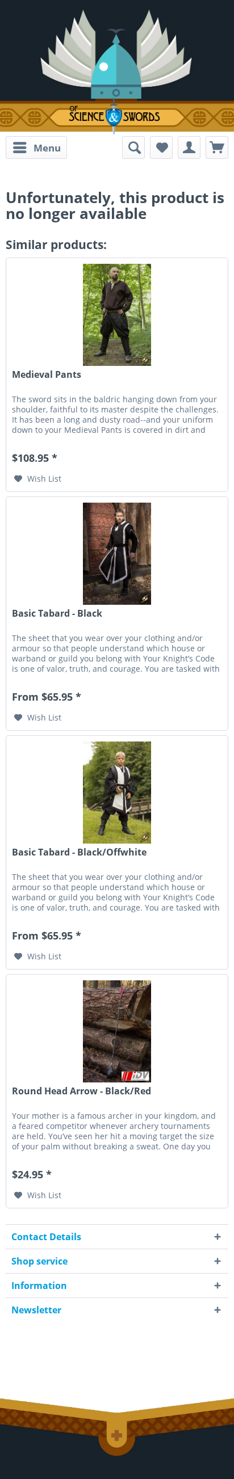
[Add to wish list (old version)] (161, 147)
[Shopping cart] (217, 147)
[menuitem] (36, 147)
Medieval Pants (46, 375)
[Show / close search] (133, 147)
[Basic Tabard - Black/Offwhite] (117, 792)
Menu (47, 147)
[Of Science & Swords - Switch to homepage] (117, 116)
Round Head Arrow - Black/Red (81, 1091)
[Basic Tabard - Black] (117, 554)
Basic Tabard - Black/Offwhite (79, 852)
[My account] (189, 147)
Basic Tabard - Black (57, 614)
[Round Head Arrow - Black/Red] (117, 1031)
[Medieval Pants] (117, 315)
